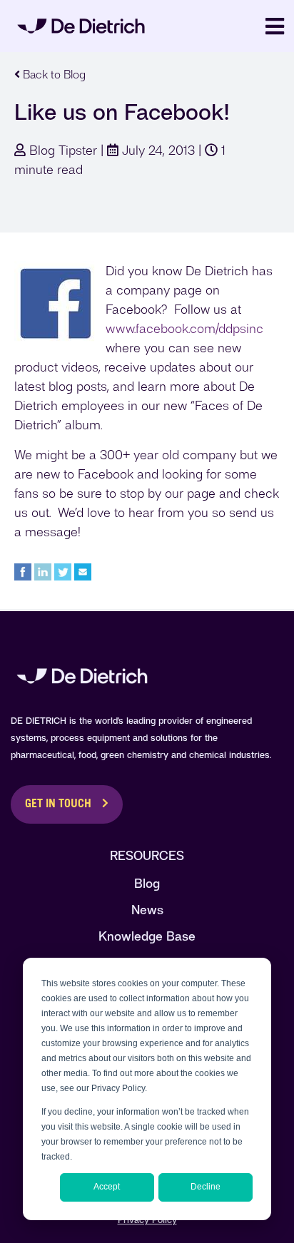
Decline (205, 1187)
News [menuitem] (147, 909)
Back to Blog (53, 74)
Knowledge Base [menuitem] (147, 936)
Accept (106, 1187)
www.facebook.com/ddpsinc (184, 328)
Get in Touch (58, 804)
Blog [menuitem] (147, 883)
